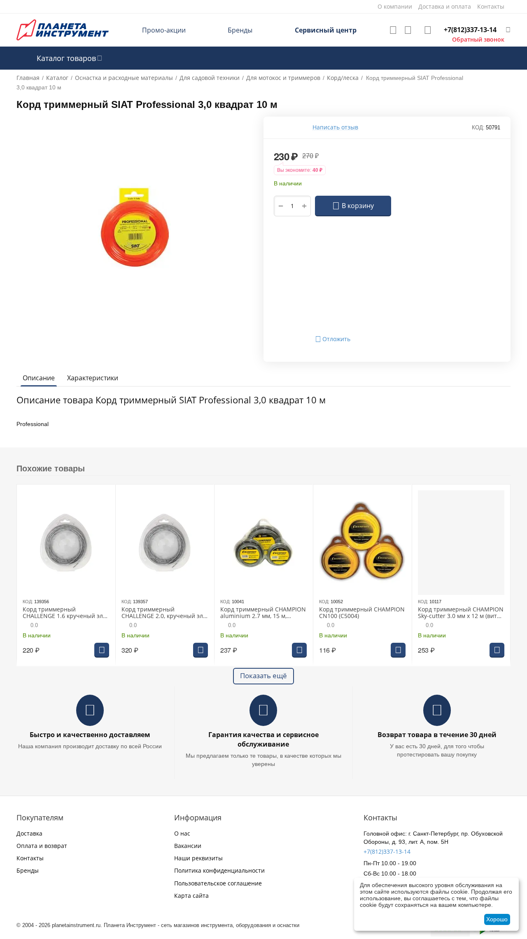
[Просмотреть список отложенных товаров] (393, 30)
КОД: (478, 127)
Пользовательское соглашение (218, 883)
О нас (182, 833)
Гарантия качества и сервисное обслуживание (263, 739)
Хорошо (497, 919)
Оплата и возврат (41, 846)
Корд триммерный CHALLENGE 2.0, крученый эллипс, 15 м (163, 613)
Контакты (30, 858)
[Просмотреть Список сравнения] (408, 30)
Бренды (240, 30)
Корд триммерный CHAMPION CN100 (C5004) (362, 613)
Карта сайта (191, 895)
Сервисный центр (326, 30)
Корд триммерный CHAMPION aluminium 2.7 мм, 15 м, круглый (263, 613)
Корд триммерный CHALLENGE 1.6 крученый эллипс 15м (64, 613)
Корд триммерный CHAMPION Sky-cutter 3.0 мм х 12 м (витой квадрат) (461, 613)
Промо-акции (164, 30)
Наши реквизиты (198, 858)
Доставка (29, 833)
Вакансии (187, 846)
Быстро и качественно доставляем (90, 734)
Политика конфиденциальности (219, 870)
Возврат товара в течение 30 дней (437, 734)
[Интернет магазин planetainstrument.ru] (62, 29)
